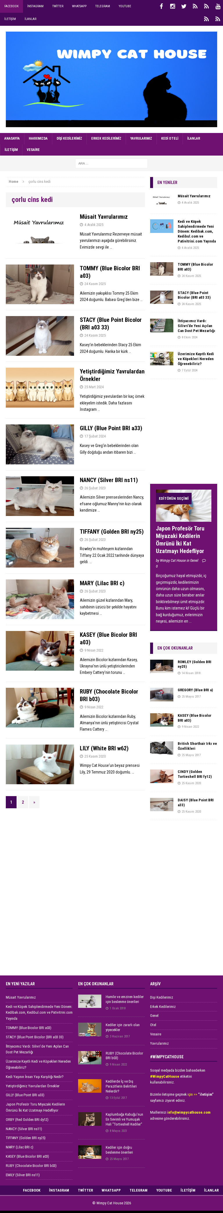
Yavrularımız (141, 138)
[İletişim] (206, 19)
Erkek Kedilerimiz (106, 138)
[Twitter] (184, 6)
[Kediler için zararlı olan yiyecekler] (89, 1033)
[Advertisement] (186, 434)
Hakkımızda (38, 138)
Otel (153, 1025)
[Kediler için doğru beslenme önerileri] (89, 1155)
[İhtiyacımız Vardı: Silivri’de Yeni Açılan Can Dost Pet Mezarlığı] (161, 328)
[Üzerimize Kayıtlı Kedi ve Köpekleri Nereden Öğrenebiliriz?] (161, 362)
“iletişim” (205, 1094)
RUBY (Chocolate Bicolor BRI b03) (31, 1165)
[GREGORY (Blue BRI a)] (161, 698)
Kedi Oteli (169, 138)
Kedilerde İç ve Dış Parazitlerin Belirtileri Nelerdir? (121, 1086)
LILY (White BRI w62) (104, 748)
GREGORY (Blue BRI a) (195, 690)
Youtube (125, 6)
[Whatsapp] (195, 6)
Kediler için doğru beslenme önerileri (119, 1149)
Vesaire (33, 150)
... (190, 621)
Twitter (57, 6)
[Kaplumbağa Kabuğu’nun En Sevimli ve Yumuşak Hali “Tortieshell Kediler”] (89, 1122)
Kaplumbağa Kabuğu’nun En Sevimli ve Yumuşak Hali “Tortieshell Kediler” (124, 1119)
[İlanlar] (218, 19)
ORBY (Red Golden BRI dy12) (27, 1119)
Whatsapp (79, 6)
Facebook (11, 6)
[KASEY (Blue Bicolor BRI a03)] (161, 723)
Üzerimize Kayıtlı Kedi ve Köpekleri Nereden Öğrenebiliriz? (196, 359)
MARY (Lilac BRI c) (102, 583)
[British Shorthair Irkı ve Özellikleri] (161, 751)
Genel (154, 1015)
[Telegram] (206, 6)
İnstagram (35, 6)
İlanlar (30, 19)
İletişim (10, 19)
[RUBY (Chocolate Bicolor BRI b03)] (89, 1061)
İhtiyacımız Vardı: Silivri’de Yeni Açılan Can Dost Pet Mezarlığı (196, 326)
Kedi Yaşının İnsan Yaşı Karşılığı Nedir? (35, 1077)
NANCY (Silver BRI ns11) (109, 480)
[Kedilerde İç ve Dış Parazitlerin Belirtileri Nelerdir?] (89, 1089)
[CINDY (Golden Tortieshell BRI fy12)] (161, 780)
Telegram (102, 6)
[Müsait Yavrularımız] (161, 204)
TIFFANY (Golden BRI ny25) (112, 531)
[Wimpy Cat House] (111, 79)
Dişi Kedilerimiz (69, 138)
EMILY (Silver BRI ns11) (23, 1175)
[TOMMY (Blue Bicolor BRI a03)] (161, 272)
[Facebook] (161, 6)
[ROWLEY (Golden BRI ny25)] (161, 669)
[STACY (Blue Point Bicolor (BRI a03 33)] (161, 300)
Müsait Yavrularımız (104, 216)
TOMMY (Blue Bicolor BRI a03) (28, 1028)
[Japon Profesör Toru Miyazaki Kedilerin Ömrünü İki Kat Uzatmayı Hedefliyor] (183, 518)
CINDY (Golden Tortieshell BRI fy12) (195, 774)
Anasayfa (12, 138)
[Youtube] (218, 6)
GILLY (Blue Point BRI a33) (111, 428)
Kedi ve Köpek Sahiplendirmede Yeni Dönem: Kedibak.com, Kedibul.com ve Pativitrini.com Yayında (197, 231)
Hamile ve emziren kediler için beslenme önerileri (125, 999)
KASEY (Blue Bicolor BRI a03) (27, 1156)
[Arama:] (111, 163)
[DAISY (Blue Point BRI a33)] (161, 808)
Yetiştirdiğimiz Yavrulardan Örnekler (33, 1086)
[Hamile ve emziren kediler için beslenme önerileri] (89, 1005)
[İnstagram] (172, 6)
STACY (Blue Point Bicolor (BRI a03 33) (194, 295)
